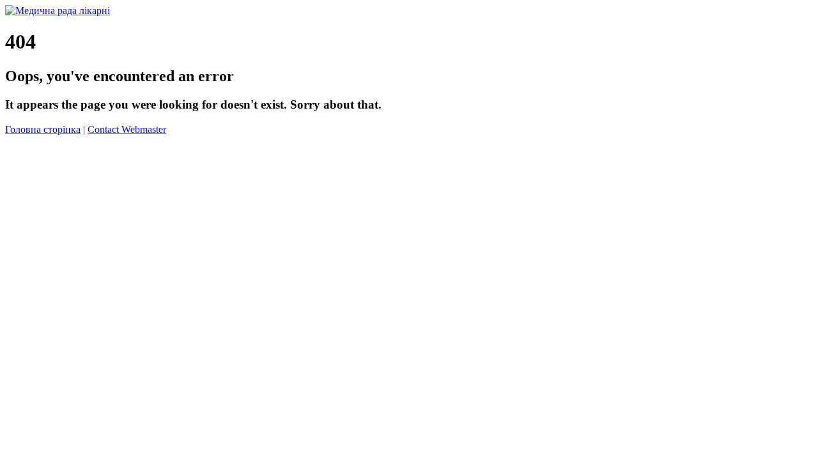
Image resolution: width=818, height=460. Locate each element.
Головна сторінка (43, 129)
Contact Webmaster (127, 129)
